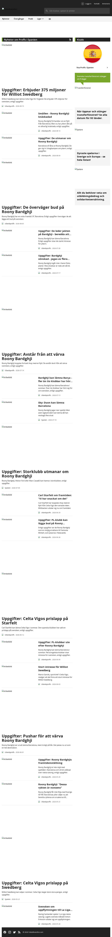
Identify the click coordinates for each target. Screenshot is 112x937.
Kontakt (97, 4)
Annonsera (106, 4)
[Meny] (49, 19)
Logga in (88, 4)
